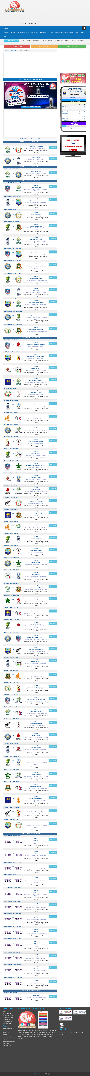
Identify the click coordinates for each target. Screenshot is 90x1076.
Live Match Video (17, 46)
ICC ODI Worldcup (8, 1035)
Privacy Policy (73, 1032)
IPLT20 (13, 32)
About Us (62, 1032)
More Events (80, 32)
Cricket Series (7, 1013)
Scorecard (53, 147)
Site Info (6, 37)
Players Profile (7, 1023)
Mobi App (64, 32)
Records (42, 32)
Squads (44, 40)
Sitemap (80, 1032)
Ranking (49, 32)
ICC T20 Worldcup (8, 1033)
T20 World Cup (21, 32)
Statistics (74, 40)
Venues (71, 32)
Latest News (37, 40)
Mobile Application (72, 46)
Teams (57, 32)
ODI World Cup (32, 32)
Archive (6, 43)
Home (6, 28)
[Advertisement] (54, 16)
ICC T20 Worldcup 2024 (11, 41)
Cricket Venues (7, 1019)
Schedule (29, 40)
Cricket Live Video (8, 1017)
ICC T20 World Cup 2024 (12, 50)
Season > (12, 43)
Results (67, 40)
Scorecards (60, 40)
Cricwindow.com (40, 1074)
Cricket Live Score (8, 1015)
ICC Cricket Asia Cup (9, 1041)
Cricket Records (7, 1021)
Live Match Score (44, 46)
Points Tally (51, 40)
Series (6, 32)
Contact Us (63, 1034)
